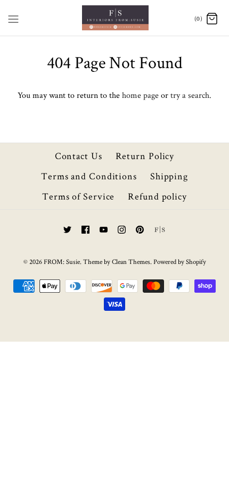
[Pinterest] (140, 230)
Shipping (169, 176)
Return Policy (145, 156)
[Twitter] (67, 230)
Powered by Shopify (179, 261)
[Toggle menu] (13, 17)
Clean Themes (131, 261)
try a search (189, 95)
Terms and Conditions (89, 176)
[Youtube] (104, 230)
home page (140, 95)
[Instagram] (122, 230)
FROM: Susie (62, 261)
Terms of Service (78, 196)
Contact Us (78, 156)
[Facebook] (85, 230)
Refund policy (157, 196)
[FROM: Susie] (115, 17)
